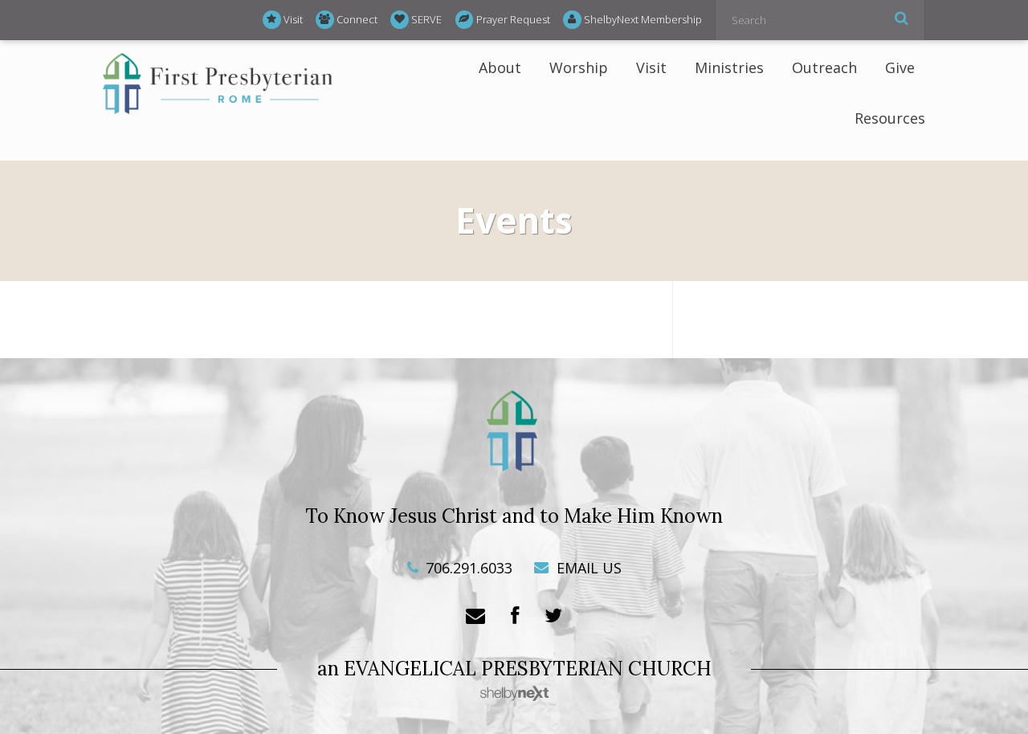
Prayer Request (513, 19)
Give (900, 67)
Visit (293, 19)
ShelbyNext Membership (643, 19)
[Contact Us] (475, 616)
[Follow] (553, 616)
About (500, 67)
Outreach (824, 67)
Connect (357, 19)
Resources (890, 118)
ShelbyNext (514, 694)
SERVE (426, 19)
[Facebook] (515, 616)
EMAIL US (587, 567)
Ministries (729, 67)
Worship (578, 67)
